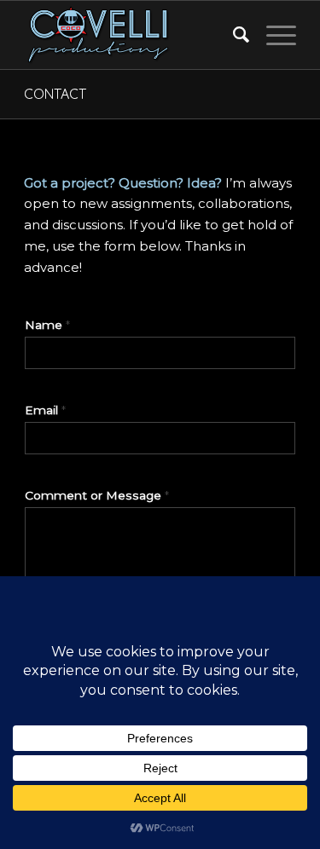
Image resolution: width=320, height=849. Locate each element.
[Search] (232, 35)
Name (47, 325)
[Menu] (272, 35)
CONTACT (55, 93)
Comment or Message (97, 495)
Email (45, 410)
